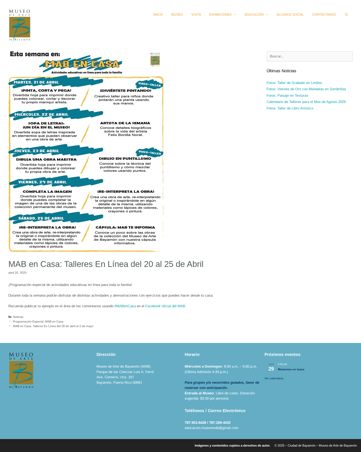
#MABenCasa (125, 306)
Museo (177, 14)
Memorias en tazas (291, 369)
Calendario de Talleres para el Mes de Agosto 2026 (306, 102)
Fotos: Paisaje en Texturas (287, 96)
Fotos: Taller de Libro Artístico (290, 108)
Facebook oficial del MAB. (165, 306)
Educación (254, 14)
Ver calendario (273, 378)
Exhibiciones (220, 14)
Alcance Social (290, 14)
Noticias (18, 317)
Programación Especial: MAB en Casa (38, 321)
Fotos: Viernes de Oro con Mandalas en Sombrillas (306, 89)
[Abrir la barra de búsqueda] (346, 14)
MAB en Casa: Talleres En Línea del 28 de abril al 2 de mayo (53, 326)
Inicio (158, 14)
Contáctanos (324, 14)
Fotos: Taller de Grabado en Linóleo (294, 83)
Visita (196, 14)
